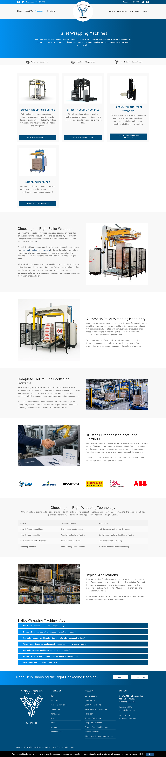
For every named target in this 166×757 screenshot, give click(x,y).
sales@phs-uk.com (127, 710)
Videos (112, 11)
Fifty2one (69, 747)
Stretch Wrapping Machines (96, 727)
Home (19, 11)
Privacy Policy (56, 731)
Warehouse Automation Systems (98, 736)
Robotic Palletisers (93, 718)
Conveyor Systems (93, 705)
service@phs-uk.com (128, 718)
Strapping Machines (93, 723)
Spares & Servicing (58, 705)
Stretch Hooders (92, 731)
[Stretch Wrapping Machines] (38, 107)
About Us (29, 11)
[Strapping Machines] (38, 176)
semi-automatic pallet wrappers (36, 250)
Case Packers (90, 700)
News (52, 718)
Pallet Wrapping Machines (96, 709)
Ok (150, 754)
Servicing (51, 11)
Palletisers (89, 714)
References (122, 11)
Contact (145, 11)
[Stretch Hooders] (83, 107)
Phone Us (120, 677)
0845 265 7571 (40, 2)
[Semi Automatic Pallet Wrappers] (128, 107)
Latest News (134, 11)
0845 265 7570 (134, 2)
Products (39, 11)
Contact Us (140, 677)
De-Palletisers (91, 696)
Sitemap (53, 727)
